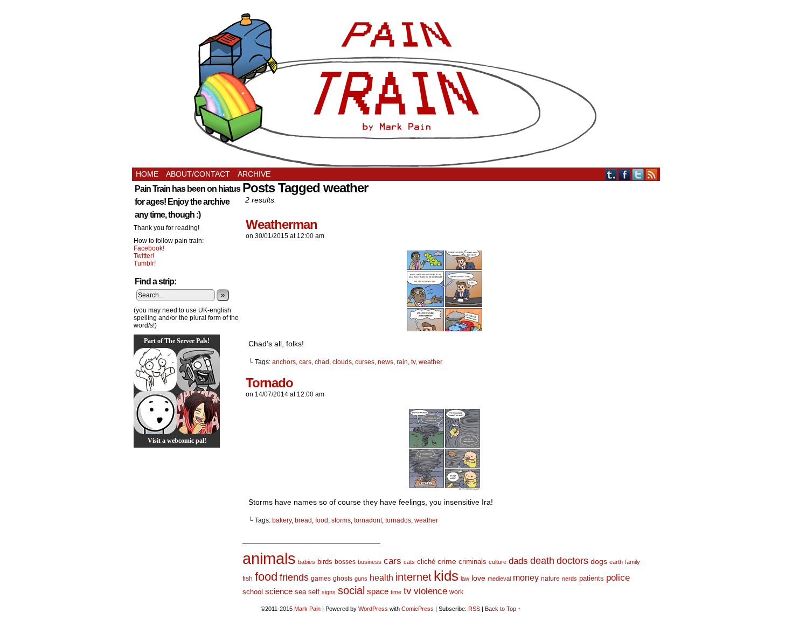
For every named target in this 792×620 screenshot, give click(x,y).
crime (446, 561)
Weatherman (281, 224)
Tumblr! (145, 263)
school (252, 592)
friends (294, 577)
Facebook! (149, 248)
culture (497, 562)
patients (591, 578)
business (369, 562)
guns (361, 578)
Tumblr (611, 174)
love (478, 578)
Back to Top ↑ (503, 608)
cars (305, 362)
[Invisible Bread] (155, 412)
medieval (499, 578)
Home (147, 174)
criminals (472, 562)
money (526, 577)
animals (269, 558)
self (313, 592)
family (632, 562)
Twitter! (144, 256)
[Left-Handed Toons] (155, 369)
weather (430, 362)
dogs (598, 561)
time (396, 592)
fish (247, 578)
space (377, 591)
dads (518, 560)
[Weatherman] (444, 328)
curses (364, 362)
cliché (426, 562)
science (279, 591)
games (321, 578)
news (385, 362)
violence (430, 591)
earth (616, 562)
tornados (398, 520)
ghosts (342, 578)
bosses (345, 562)
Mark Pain (307, 608)
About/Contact (198, 174)
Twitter (638, 174)
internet (413, 577)
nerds (569, 578)
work (456, 592)
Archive (254, 174)
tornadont (368, 520)
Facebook (624, 174)
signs (329, 592)
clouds (342, 362)
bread (303, 520)
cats (409, 562)
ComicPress (417, 608)
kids (446, 576)
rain (402, 362)
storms (341, 520)
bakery (281, 520)
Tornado (269, 382)
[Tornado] (444, 487)
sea (300, 592)
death (542, 560)
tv (413, 362)
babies (306, 562)
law (465, 578)
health (381, 577)
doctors (572, 560)
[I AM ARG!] (198, 369)
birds (324, 562)
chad (322, 362)
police (618, 578)
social (351, 590)
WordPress (373, 608)
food (321, 520)
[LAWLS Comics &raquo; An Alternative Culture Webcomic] (198, 412)
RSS (651, 174)
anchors (284, 362)
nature (550, 578)
